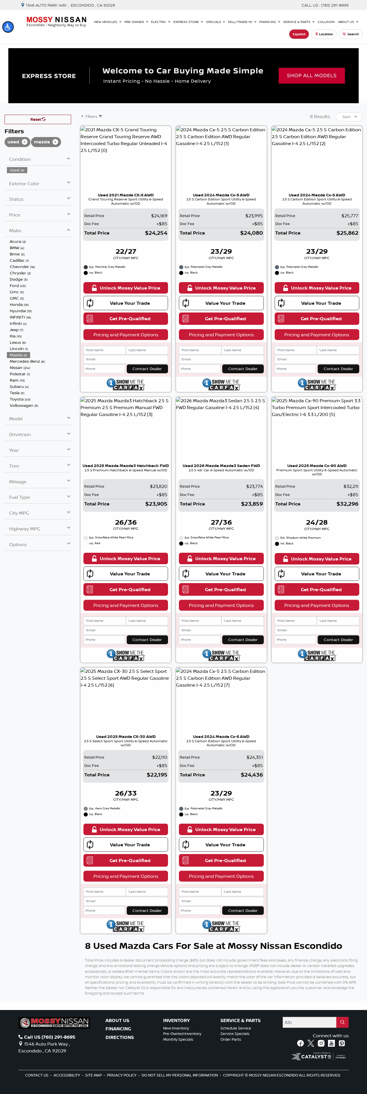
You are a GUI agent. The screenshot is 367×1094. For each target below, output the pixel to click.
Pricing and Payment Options (125, 334)
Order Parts (230, 1039)
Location (326, 34)
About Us (117, 1020)
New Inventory (176, 1028)
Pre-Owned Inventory (182, 1033)
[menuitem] (39, 170)
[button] (8, 27)
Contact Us (37, 1075)
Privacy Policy (122, 1075)
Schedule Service (235, 1028)
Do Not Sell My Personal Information (180, 1075)
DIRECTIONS (120, 1037)
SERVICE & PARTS (240, 1020)
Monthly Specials (178, 1039)
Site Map (94, 1075)
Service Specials (234, 1033)
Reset (36, 119)
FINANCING (118, 1029)
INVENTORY (176, 1020)
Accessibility (67, 1075)
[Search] (342, 1022)
